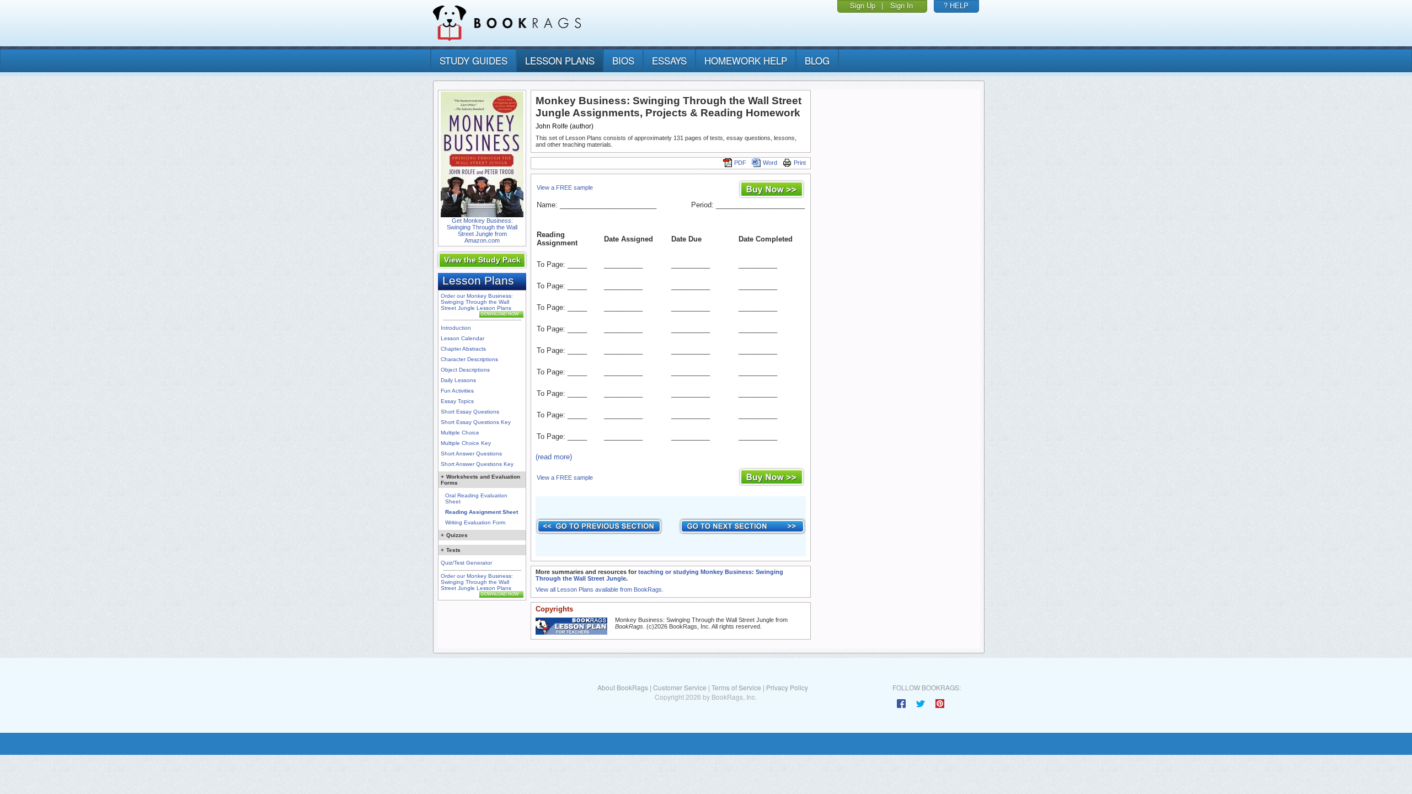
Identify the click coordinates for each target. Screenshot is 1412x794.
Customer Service (680, 687)
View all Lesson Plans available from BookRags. (600, 589)
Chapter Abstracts (463, 349)
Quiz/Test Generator (466, 563)
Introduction (456, 328)
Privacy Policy (787, 687)
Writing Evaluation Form (475, 522)
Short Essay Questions (470, 412)
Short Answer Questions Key (477, 464)
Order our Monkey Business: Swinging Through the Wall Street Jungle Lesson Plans (477, 302)
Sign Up (862, 5)
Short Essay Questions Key (476, 422)
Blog (817, 60)
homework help (745, 60)
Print (800, 162)
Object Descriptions (465, 370)
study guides (473, 60)
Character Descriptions (469, 359)
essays (669, 60)
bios (623, 60)
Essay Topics (457, 401)
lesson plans (560, 60)
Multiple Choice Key (466, 443)
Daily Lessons (458, 380)
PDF (740, 162)
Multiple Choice (460, 433)
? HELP (956, 5)
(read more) (554, 457)
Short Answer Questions (471, 453)
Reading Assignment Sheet (481, 512)
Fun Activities (457, 391)
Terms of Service (736, 687)
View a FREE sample (565, 187)
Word (770, 162)
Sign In (901, 5)
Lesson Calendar (462, 338)
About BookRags (622, 687)
